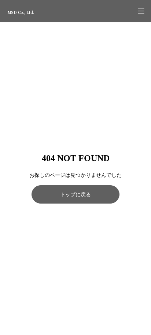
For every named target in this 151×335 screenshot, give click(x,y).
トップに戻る (75, 194)
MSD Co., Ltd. (20, 12)
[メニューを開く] (141, 11)
